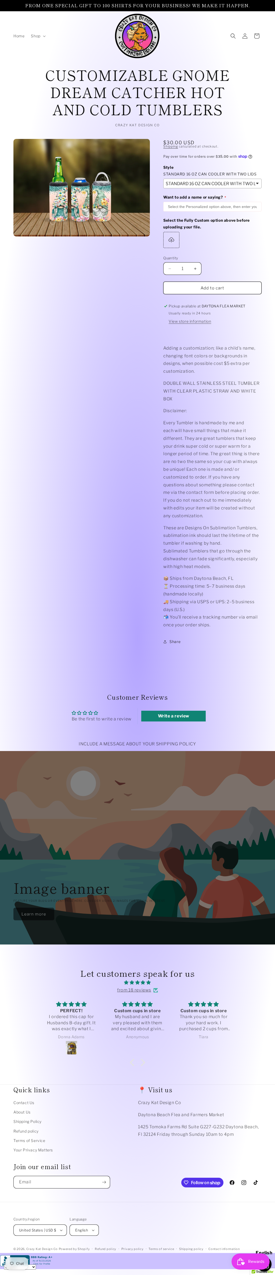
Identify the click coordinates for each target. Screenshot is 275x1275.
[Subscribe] (104, 1182)
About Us (22, 1112)
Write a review (173, 716)
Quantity (170, 258)
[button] (38, 36)
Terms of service (161, 1249)
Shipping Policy (27, 1121)
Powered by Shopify (74, 1249)
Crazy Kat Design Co (42, 1249)
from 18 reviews (134, 990)
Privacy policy (132, 1249)
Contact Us (23, 1102)
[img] (137, 983)
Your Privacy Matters (33, 1150)
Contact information (224, 1249)
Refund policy (26, 1131)
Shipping (170, 146)
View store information (190, 321)
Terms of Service (29, 1140)
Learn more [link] (33, 914)
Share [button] (174, 641)
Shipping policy (191, 1249)
